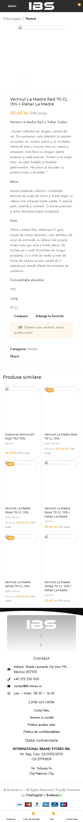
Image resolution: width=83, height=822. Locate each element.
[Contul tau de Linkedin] (35, 356)
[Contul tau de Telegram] (40, 356)
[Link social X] (26, 356)
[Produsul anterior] (70, 19)
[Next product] (78, 19)
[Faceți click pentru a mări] (25, 79)
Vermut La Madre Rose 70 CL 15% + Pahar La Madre (58, 512)
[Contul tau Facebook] (22, 356)
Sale (47, 443)
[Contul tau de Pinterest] (31, 356)
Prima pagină (12, 18)
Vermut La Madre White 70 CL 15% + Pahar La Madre (58, 586)
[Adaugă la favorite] (32, 392)
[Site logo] (41, 5)
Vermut (30, 18)
